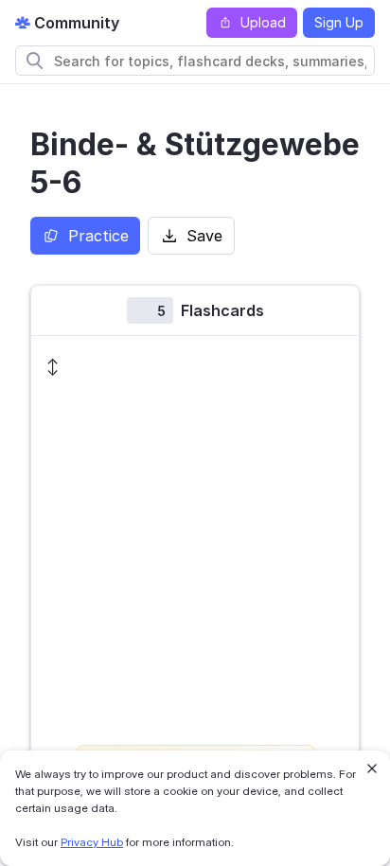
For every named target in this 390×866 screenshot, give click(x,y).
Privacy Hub (92, 842)
